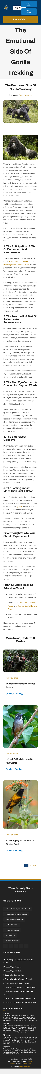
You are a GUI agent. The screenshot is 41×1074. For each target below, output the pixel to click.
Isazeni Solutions (24, 1066)
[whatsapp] (26, 946)
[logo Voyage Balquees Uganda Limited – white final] (6, 6)
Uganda (12, 1064)
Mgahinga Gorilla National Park (16, 265)
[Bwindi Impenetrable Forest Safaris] (20, 651)
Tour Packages (25, 95)
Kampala (29, 1061)
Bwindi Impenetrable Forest (20, 261)
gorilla (19, 507)
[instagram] (16, 946)
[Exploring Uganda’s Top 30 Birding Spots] (20, 782)
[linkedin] (21, 946)
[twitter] (11, 946)
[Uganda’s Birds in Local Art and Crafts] (20, 706)
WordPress (27, 1064)
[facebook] (5, 946)
